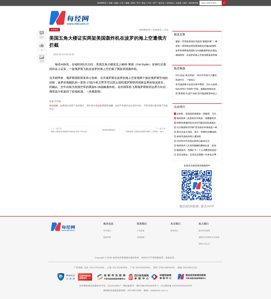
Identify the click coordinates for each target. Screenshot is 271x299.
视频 (127, 3)
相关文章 (179, 34)
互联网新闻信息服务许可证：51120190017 (100, 285)
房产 (155, 3)
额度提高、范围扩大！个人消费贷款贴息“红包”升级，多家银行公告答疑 (198, 150)
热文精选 (179, 68)
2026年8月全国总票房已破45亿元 (193, 141)
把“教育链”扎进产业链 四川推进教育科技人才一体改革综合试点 (197, 93)
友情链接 (140, 237)
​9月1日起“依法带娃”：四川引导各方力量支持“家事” (197, 75)
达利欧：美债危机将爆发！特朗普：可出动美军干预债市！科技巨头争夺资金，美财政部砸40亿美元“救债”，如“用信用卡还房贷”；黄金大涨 (198, 114)
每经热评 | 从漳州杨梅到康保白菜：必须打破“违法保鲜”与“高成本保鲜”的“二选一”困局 (198, 145)
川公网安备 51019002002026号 (176, 285)
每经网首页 (102, 3)
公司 (122, 3)
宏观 (110, 3)
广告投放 (140, 231)
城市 (185, 3)
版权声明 (107, 237)
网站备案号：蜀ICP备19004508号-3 (141, 285)
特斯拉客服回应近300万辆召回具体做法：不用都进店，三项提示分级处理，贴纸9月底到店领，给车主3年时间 (198, 123)
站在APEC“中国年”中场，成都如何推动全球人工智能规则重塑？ (196, 89)
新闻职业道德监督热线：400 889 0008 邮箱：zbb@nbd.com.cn (135, 290)
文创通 (178, 3)
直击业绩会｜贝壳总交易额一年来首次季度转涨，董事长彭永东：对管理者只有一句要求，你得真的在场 (197, 154)
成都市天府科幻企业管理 (209, 237)
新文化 (161, 3)
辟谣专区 (174, 231)
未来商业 (170, 3)
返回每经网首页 (108, 130)
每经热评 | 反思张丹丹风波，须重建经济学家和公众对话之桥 (197, 118)
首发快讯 (54, 30)
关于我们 (107, 231)
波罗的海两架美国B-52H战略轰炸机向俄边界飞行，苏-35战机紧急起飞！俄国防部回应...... (197, 50)
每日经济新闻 (204, 231)
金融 (116, 3)
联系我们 (142, 223)
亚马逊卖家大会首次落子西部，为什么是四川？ (196, 84)
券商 (133, 3)
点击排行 (179, 106)
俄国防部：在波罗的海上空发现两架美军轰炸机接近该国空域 (197, 55)
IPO (138, 3)
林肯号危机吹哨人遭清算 (189, 136)
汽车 (149, 3)
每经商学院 (193, 3)
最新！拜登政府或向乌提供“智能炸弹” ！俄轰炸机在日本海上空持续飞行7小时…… (197, 41)
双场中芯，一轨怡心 (185, 80)
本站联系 (99, 105)
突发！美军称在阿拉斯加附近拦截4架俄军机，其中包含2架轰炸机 (195, 46)
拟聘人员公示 (204, 244)
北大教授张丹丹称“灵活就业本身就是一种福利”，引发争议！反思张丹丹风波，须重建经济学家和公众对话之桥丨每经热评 (198, 127)
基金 (144, 3)
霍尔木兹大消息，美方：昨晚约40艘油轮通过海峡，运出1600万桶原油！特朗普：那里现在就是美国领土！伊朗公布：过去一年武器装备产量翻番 (198, 132)
